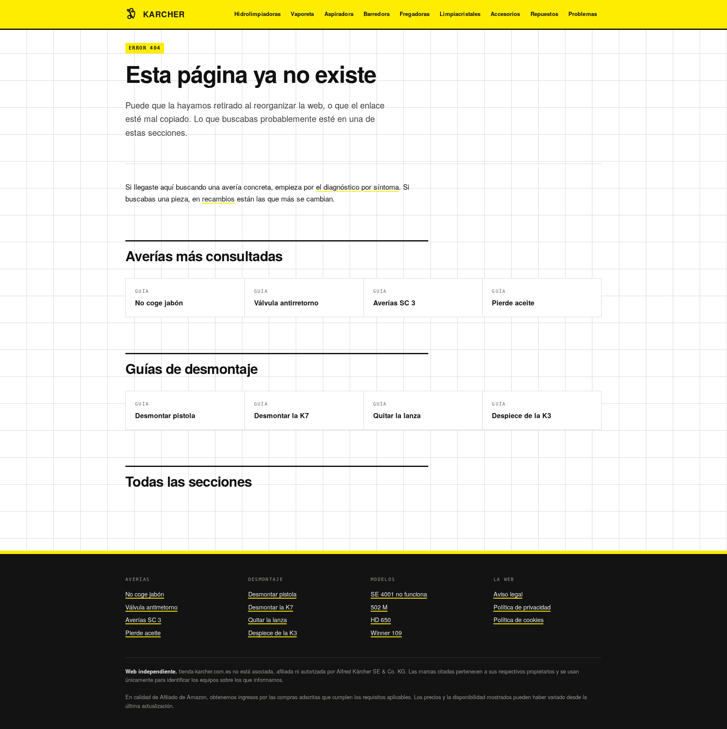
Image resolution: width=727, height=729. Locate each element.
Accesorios (505, 14)
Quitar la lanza (267, 619)
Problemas (582, 14)
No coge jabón (144, 593)
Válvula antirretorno (151, 606)
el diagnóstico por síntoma (357, 186)
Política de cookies (519, 619)
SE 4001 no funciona (399, 593)
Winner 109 (386, 632)
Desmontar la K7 (270, 606)
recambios (218, 198)
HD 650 (381, 619)
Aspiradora (338, 14)
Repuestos (544, 14)
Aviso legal (508, 593)
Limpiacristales (460, 14)
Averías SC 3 (143, 619)
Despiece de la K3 (272, 632)
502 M (379, 606)
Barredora (377, 14)
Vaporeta (302, 14)
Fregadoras (415, 14)
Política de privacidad (522, 606)
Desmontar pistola (272, 593)
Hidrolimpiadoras (257, 14)
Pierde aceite (143, 632)
